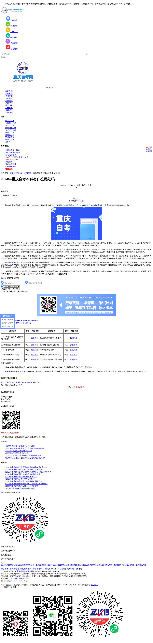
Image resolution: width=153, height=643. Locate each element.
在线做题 (9, 169)
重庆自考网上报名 (12, 150)
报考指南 (9, 101)
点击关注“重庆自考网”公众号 (16, 157)
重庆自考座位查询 (12, 152)
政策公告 (149, 149)
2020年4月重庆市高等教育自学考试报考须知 (23, 455)
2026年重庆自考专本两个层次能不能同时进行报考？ (26, 484)
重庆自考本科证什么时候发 (20, 323)
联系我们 (61, 569)
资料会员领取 (10, 167)
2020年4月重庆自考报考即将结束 (18, 451)
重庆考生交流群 (11, 159)
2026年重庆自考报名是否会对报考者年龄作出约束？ (26, 467)
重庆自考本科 (9, 262)
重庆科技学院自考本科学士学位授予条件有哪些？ (25, 448)
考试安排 (9, 103)
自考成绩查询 (10, 155)
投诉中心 (94, 585)
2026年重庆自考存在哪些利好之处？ (20, 488)
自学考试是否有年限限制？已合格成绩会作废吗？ (25, 458)
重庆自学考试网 (16, 173)
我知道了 (76, 199)
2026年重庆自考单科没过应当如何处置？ (22, 486)
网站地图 (70, 569)
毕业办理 (9, 112)
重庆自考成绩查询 (23, 382)
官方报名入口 (35, 382)
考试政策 (9, 94)
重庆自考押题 (10, 164)
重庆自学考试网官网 (25, 571)
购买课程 (34, 345)
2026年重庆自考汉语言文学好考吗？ (20, 479)
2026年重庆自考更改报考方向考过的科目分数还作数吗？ (28, 472)
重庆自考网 (14, 569)
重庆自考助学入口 (8, 382)
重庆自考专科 (38, 569)
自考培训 (149, 151)
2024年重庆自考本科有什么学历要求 (24, 321)
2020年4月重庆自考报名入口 (17, 453)
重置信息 (16, 289)
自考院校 (9, 98)
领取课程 (9, 110)
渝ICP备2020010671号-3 (20, 578)
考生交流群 (49, 87)
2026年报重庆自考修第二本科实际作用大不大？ (24, 481)
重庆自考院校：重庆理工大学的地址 (20, 446)
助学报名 (9, 105)
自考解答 (9, 108)
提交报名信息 (6, 289)
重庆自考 (4, 569)
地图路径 (78, 569)
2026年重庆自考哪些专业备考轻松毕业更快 (22, 474)
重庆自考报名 (50, 569)
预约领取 (73, 338)
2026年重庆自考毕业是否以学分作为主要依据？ (24, 470)
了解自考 (9, 162)
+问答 (82, 201)
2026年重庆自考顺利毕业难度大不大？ (21, 477)
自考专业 (9, 96)
